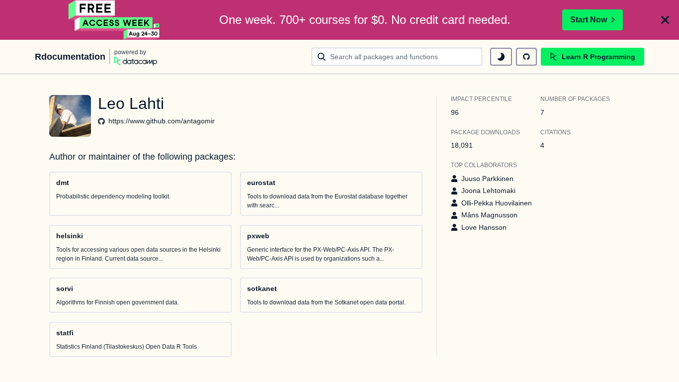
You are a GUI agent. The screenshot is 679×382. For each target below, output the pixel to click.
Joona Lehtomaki (488, 190)
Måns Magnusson (489, 215)
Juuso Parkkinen (487, 179)
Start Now (588, 19)
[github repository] (526, 57)
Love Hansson (484, 227)
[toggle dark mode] (501, 57)
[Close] (665, 20)
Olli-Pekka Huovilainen (496, 203)
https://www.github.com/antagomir (161, 121)
